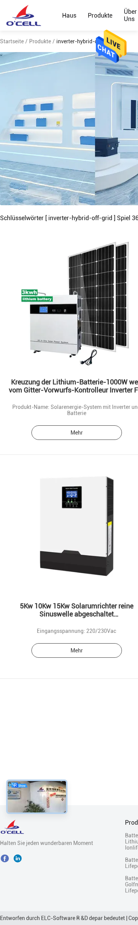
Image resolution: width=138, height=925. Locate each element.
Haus (69, 15)
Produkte (100, 15)
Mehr (77, 433)
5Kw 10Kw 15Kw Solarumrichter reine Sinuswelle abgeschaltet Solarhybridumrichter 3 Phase (76, 614)
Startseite (12, 41)
